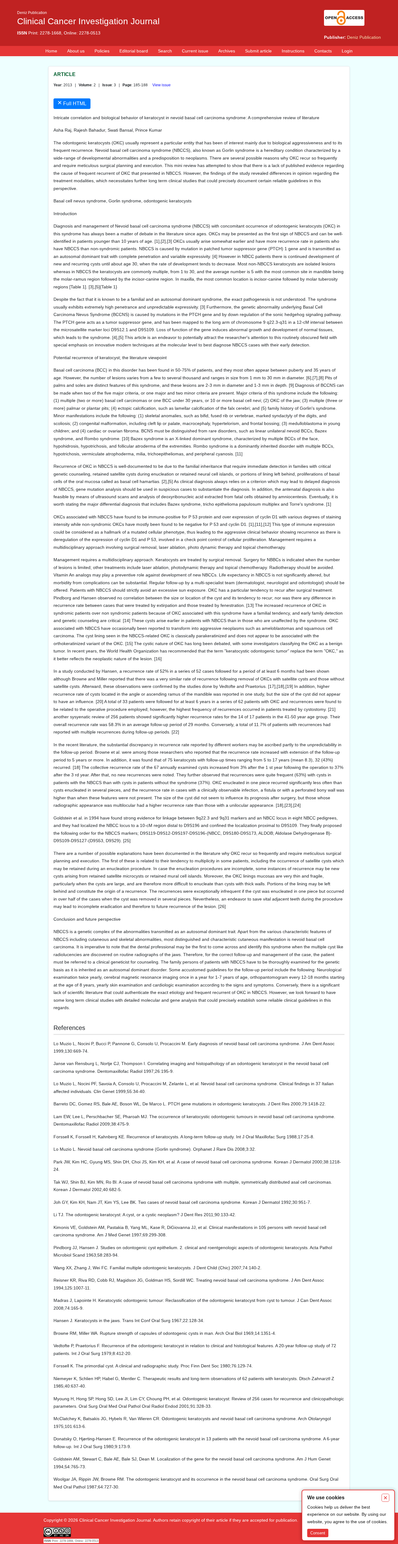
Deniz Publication (364, 37)
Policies (102, 50)
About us (76, 50)
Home (51, 50)
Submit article (258, 50)
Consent (317, 1533)
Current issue (195, 50)
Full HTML (72, 102)
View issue (161, 85)
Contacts (323, 50)
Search (165, 50)
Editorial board (133, 50)
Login (347, 50)
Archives (226, 50)
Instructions (293, 50)
